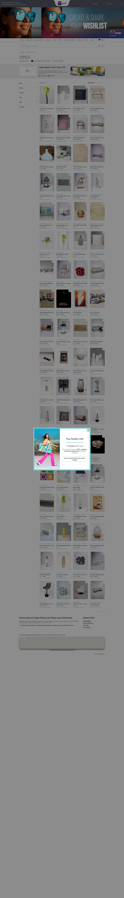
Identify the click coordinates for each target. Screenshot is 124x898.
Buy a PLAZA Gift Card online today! (74, 459)
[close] (88, 430)
